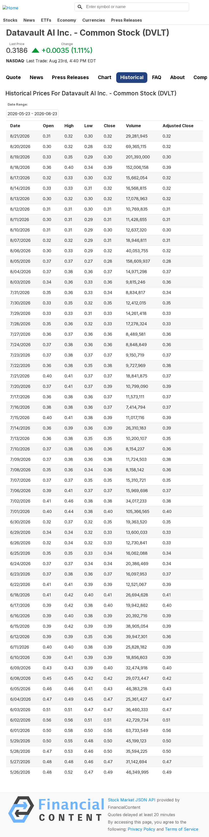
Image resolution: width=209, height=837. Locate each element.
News (29, 20)
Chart (104, 77)
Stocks (10, 20)
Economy (66, 20)
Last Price (16, 44)
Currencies (93, 20)
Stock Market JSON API (131, 799)
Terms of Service (181, 829)
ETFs (46, 20)
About (177, 77)
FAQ (156, 77)
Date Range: (18, 104)
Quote (13, 77)
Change (67, 44)
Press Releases (126, 20)
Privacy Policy (141, 829)
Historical (131, 77)
